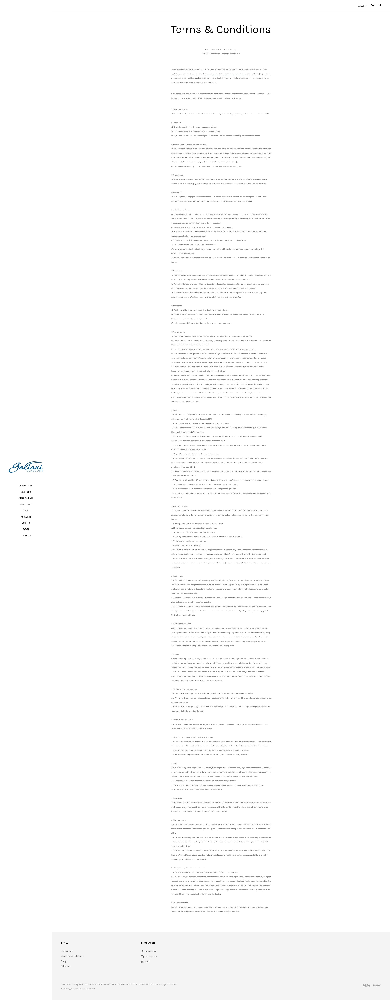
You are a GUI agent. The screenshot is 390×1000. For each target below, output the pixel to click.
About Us (26, 523)
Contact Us (26, 535)
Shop (26, 510)
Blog (63, 961)
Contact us (67, 951)
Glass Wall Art (26, 498)
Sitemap (65, 966)
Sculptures (26, 491)
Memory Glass (26, 504)
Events (26, 529)
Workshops (26, 516)
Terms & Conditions (72, 956)
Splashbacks (26, 485)
